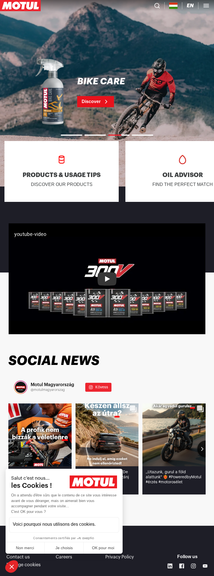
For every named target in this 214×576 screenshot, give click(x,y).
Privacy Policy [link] (119, 557)
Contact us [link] (18, 557)
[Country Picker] (173, 6)
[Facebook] (181, 565)
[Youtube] (205, 565)
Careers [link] (64, 557)
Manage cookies (23, 565)
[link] (107, 92)
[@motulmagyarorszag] (20, 387)
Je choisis (64, 548)
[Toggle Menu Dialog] (206, 5)
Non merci (25, 548)
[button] (11, 566)
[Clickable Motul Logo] (20, 5)
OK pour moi (103, 548)
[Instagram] (193, 565)
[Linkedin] (169, 565)
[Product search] (157, 5)
